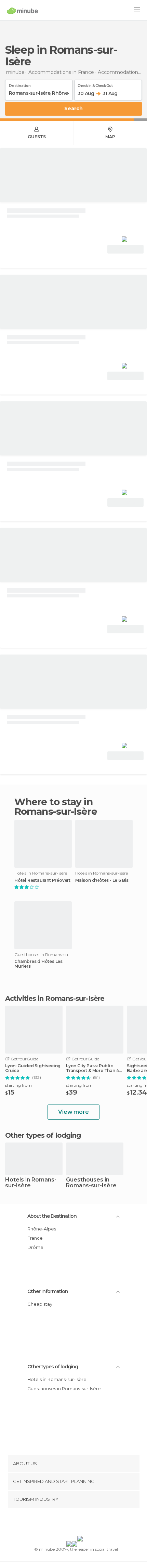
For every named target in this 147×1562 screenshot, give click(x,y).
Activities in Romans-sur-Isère (54, 998)
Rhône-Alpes (41, 1228)
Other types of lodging (52, 1367)
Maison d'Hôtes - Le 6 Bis (102, 880)
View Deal (125, 249)
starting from (18, 1085)
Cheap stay (39, 1304)
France (35, 1238)
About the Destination (52, 1216)
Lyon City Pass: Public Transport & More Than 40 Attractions (94, 1068)
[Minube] (22, 10)
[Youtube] (89, 1523)
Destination (20, 84)
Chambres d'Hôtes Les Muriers (38, 964)
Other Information (47, 1291)
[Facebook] (63, 1523)
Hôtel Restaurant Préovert (42, 880)
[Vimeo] (81, 1523)
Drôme (35, 1247)
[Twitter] (72, 1523)
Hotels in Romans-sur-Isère (30, 1183)
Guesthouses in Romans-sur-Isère (91, 1183)
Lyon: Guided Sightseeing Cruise (33, 1068)
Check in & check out (95, 84)
